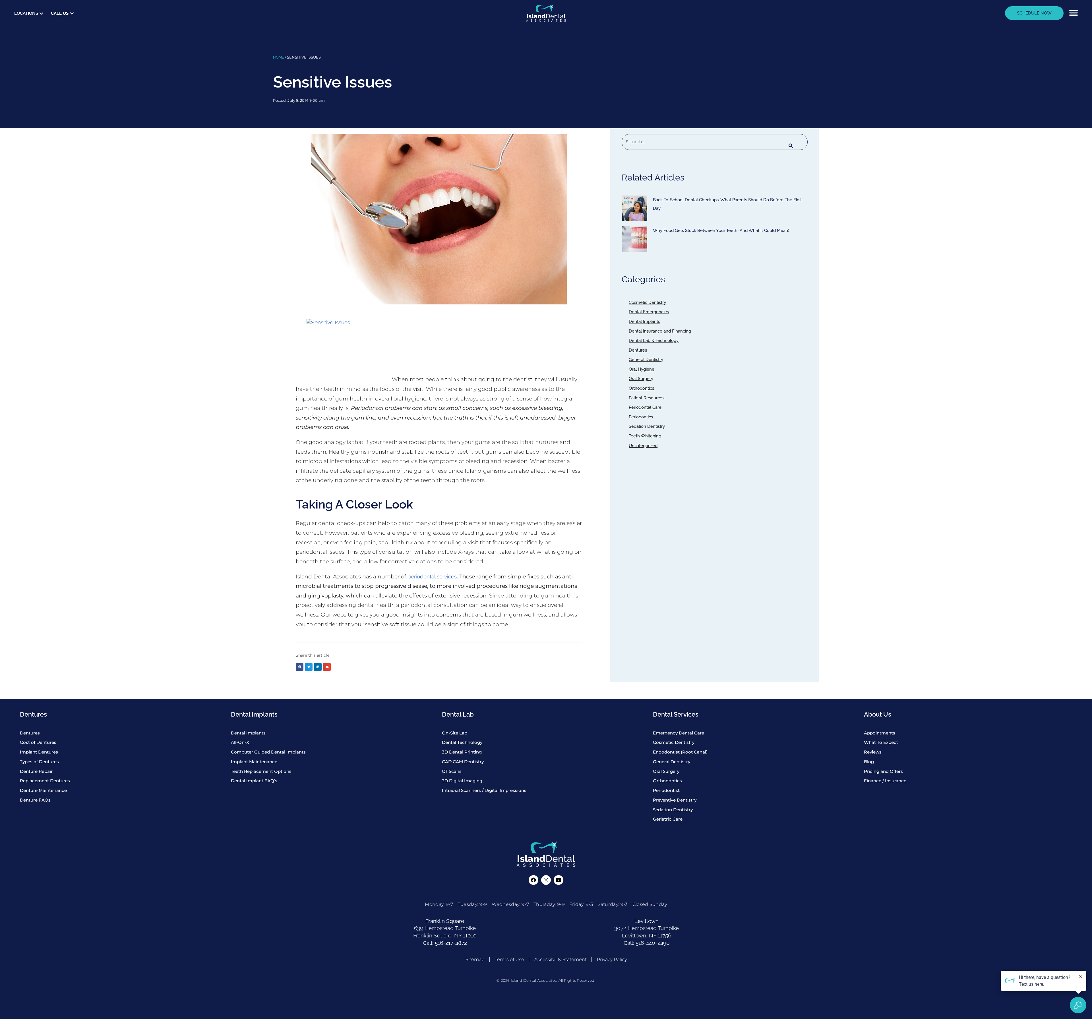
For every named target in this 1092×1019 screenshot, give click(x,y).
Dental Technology (462, 742)
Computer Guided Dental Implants (268, 752)
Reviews (873, 752)
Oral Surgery (641, 378)
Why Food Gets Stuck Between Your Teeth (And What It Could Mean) (721, 230)
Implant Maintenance (254, 761)
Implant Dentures (39, 752)
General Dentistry (646, 359)
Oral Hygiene (641, 369)
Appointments (879, 733)
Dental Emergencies (649, 311)
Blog (869, 761)
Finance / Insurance (885, 780)
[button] (1073, 13)
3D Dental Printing (462, 752)
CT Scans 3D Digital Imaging (462, 776)
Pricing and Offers (883, 771)
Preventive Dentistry (674, 800)
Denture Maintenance (43, 790)
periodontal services (432, 576)
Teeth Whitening (645, 436)
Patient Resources (646, 397)
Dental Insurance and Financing (660, 331)
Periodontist (666, 790)
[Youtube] (558, 880)
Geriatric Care (667, 819)
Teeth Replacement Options (261, 771)
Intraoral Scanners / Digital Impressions (484, 790)
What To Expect (881, 742)
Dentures (638, 350)
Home (278, 57)
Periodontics (641, 417)
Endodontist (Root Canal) (680, 752)
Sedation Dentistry (647, 426)
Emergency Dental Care (678, 733)
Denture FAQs (35, 800)
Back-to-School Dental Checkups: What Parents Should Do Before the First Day (727, 204)
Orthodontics (641, 388)
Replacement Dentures (45, 780)
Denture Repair (36, 771)
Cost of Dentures (38, 742)
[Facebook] (533, 880)
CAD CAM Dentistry (463, 761)
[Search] (791, 146)
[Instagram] (546, 880)
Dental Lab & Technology (654, 340)
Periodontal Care (645, 407)
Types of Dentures (39, 761)
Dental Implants (644, 321)
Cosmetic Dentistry (647, 302)
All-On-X (240, 742)
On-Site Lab (454, 733)
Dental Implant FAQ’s (254, 780)
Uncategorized (643, 445)
